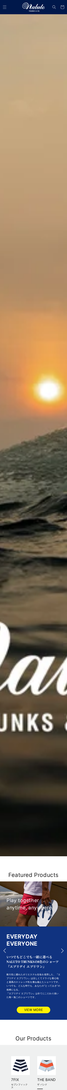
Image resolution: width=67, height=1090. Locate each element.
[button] (5, 7)
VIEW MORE (33, 1010)
